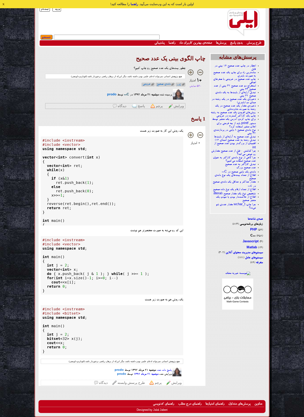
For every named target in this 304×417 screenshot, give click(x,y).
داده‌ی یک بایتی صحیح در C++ (239, 172)
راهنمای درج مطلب (189, 404)
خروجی (146, 84)
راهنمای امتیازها (214, 404)
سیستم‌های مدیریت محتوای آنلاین (244, 252)
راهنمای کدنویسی (163, 404)
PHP (253, 230)
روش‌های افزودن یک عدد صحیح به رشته (233, 112)
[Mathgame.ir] (237, 309)
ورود (57, 9)
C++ (252, 236)
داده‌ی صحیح (163, 84)
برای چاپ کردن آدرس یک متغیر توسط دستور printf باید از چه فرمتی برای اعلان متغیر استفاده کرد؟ (234, 123)
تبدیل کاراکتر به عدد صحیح (240, 164)
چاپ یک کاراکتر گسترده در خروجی (236, 116)
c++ (179, 84)
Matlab (252, 247)
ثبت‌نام (45, 9)
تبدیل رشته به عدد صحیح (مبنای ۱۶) (235, 140)
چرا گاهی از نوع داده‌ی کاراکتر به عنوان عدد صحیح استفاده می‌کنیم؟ (234, 159)
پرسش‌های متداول (239, 404)
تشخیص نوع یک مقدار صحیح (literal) (234, 193)
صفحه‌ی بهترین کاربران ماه (195, 43)
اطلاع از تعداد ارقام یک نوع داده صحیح (234, 189)
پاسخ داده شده (164, 370)
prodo (111, 94)
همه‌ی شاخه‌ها (255, 219)
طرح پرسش (254, 43)
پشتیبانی (159, 43)
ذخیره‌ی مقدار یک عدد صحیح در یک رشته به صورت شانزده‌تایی (235, 107)
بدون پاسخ (236, 43)
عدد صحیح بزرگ (246, 167)
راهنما (134, 4)
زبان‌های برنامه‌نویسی (251, 224)
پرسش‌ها (221, 43)
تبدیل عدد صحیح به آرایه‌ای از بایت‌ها (235, 136)
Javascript (251, 241)
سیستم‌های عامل (254, 257)
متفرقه (259, 262)
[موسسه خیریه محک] (237, 273)
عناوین (258, 404)
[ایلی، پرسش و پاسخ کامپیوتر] (243, 34)
